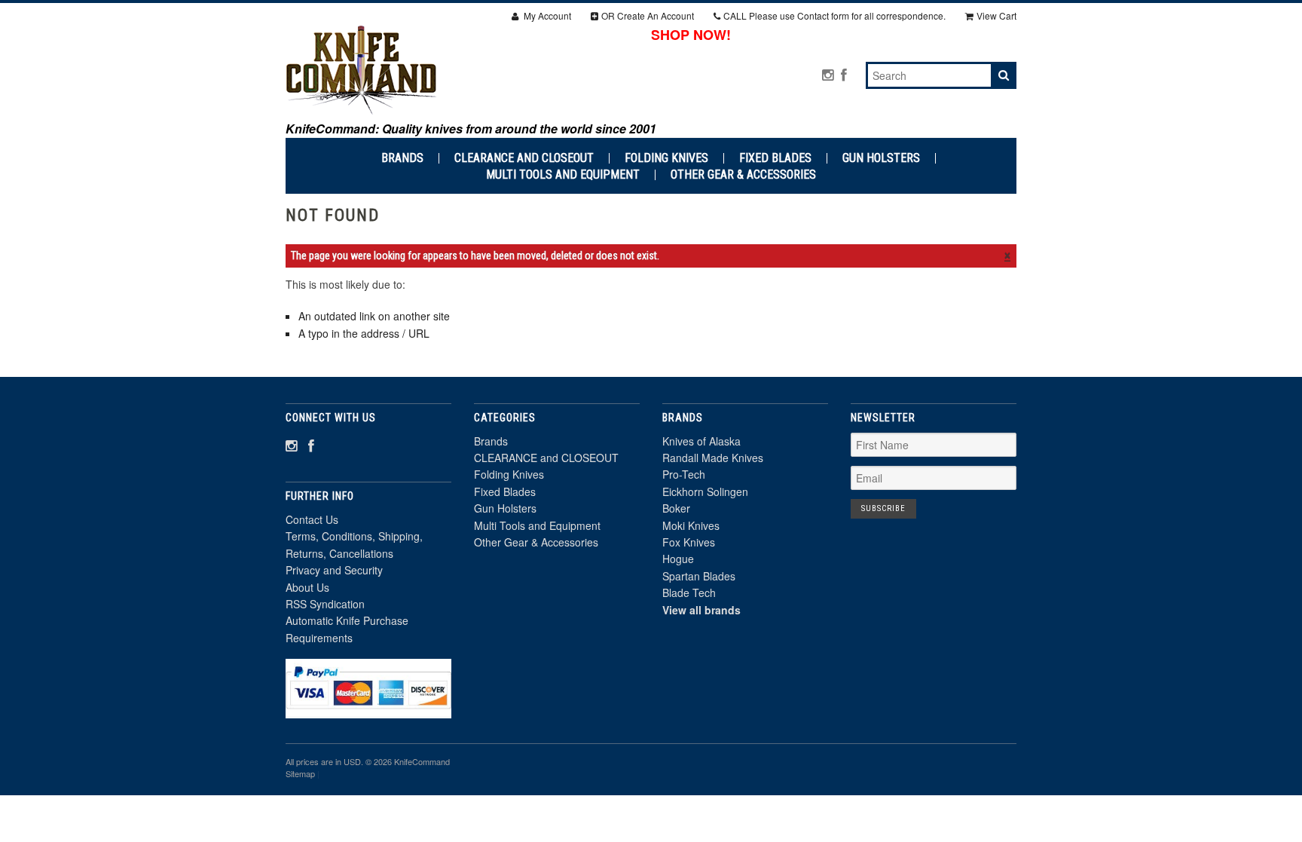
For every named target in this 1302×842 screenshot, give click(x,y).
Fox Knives (688, 542)
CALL (834, 15)
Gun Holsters (881, 158)
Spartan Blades (698, 575)
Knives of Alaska (701, 441)
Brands (402, 158)
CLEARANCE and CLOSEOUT (524, 158)
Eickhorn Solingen (705, 491)
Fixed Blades (775, 158)
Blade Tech (689, 592)
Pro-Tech (683, 474)
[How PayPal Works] (368, 711)
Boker (676, 508)
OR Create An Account (647, 15)
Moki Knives (691, 525)
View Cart (996, 15)
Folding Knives (666, 158)
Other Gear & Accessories (743, 175)
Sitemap (300, 773)
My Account (546, 15)
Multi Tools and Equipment (563, 175)
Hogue (678, 558)
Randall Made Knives (712, 457)
